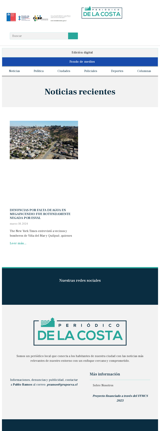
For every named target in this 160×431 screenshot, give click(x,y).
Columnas (144, 71)
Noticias (14, 71)
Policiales (90, 71)
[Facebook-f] (68, 291)
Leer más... (18, 243)
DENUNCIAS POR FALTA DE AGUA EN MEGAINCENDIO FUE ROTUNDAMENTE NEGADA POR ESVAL (40, 214)
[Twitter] (98, 25)
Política (39, 71)
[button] (80, 52)
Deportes (117, 71)
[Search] (73, 36)
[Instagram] (91, 25)
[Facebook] (83, 25)
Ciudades (64, 71)
